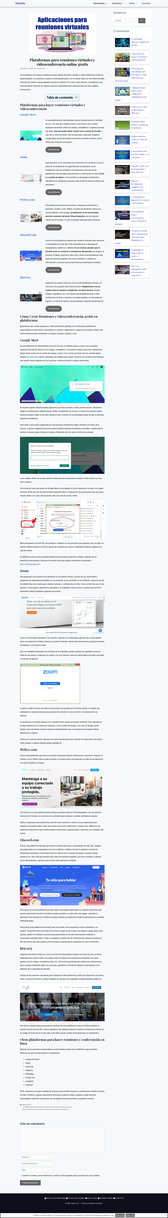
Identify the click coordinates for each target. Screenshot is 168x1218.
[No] (165, 1215)
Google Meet (28, 114)
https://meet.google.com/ (30, 564)
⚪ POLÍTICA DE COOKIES (75, 1198)
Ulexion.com (75, 1203)
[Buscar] (141, 20)
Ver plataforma (54, 150)
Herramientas (99, 3)
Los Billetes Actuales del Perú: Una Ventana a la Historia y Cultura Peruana (47, 1107)
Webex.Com (27, 199)
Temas (132, 3)
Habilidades (117, 3)
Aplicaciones (26, 1105)
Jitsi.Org (25, 277)
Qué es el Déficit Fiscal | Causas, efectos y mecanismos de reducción (45, 1109)
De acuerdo (120, 1215)
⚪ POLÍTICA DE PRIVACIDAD (54, 1198)
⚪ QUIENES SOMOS (105, 1198)
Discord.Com (28, 235)
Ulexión (20, 3)
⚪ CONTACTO (118, 1198)
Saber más (130, 1215)
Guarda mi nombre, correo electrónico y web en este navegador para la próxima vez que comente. (61, 1175)
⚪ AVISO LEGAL (91, 1198)
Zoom (23, 157)
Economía (146, 3)
